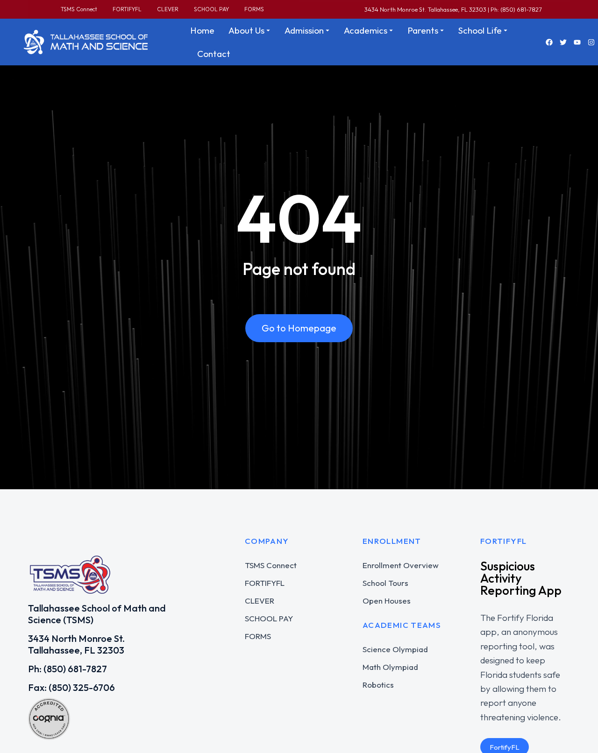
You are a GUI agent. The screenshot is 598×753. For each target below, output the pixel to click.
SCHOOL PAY (211, 9)
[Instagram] (591, 42)
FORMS (254, 9)
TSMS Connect (79, 9)
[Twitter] (563, 42)
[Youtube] (577, 42)
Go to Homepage (299, 328)
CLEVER (167, 9)
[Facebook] (549, 42)
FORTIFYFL (127, 9)
